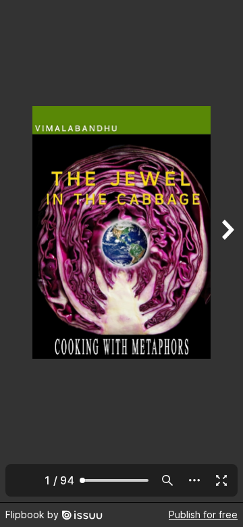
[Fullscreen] (221, 480)
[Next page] (227, 251)
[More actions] (194, 480)
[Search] (167, 480)
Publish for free (203, 514)
